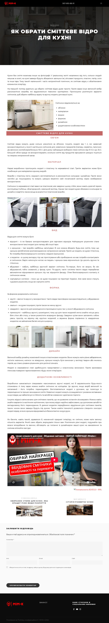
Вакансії (43, 603)
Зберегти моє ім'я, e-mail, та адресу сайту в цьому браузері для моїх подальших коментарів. (40, 567)
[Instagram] (80, 609)
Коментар (10, 539)
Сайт (73, 558)
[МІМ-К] (10, 3)
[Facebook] (73, 609)
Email (41, 558)
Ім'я (7, 558)
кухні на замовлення (89, 425)
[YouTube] (77, 609)
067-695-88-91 (68, 3)
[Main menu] (101, 3)
